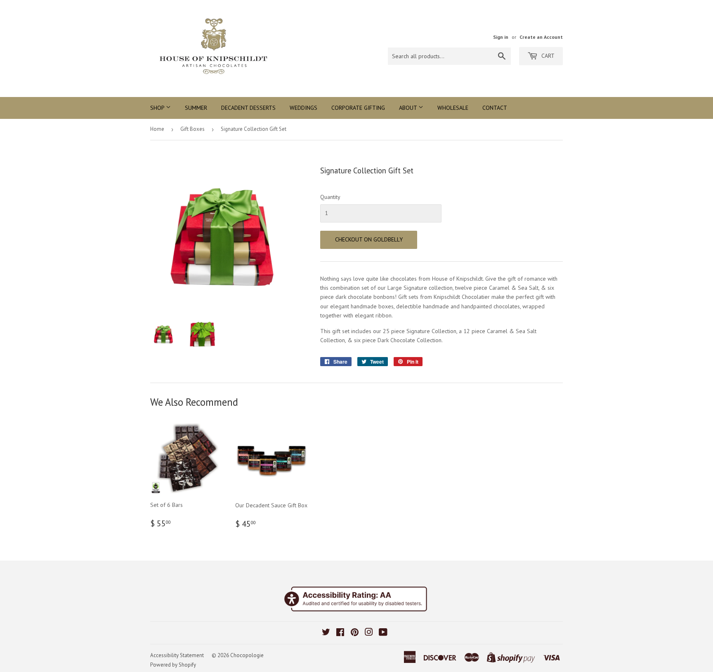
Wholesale (452, 107)
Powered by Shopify (173, 664)
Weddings (303, 107)
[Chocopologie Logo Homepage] (253, 48)
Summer (196, 107)
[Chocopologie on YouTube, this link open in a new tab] (383, 633)
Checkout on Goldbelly (369, 239)
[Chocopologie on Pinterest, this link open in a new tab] (354, 633)
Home (157, 129)
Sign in (500, 37)
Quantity (330, 197)
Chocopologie (247, 655)
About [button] (408, 107)
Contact (494, 107)
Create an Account (541, 37)
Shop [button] (158, 107)
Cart (547, 55)
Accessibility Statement (177, 655)
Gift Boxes (192, 129)
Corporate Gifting (358, 107)
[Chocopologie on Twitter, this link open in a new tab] (326, 633)
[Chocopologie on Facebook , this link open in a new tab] (340, 633)
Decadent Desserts (248, 107)
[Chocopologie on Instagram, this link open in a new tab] (369, 633)
